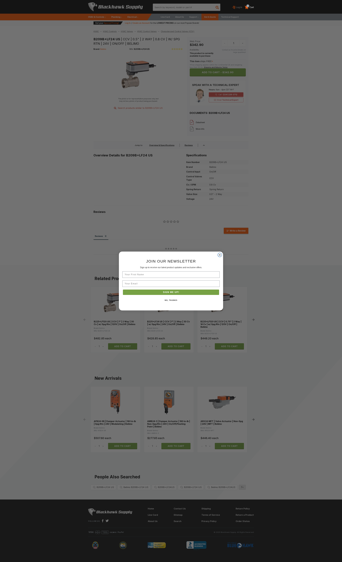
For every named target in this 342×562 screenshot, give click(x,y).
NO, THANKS (171, 300)
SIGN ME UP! (171, 292)
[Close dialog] (220, 255)
